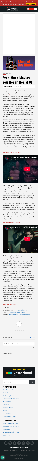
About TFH (24, 450)
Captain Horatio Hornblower (11, 426)
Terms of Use (7, 450)
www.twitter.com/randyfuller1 (16, 312)
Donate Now (30, 4)
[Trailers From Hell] (8, 9)
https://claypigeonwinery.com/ (11, 222)
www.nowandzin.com (21, 310)
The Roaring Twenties (9, 396)
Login (33, 337)
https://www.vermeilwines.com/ (12, 152)
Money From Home (10, 423)
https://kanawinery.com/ (9, 304)
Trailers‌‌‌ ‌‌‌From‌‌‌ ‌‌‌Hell (9, 95)
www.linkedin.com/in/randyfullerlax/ (19, 314)
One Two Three (7, 402)
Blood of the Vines (7, 73)
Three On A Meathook (9, 390)
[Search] (32, 382)
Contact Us (31, 450)
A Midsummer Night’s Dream (11, 399)
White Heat (6, 405)
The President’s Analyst (9, 416)
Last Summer (6, 429)
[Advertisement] (19, 34)
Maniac (5, 411)
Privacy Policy (16, 450)
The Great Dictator (8, 408)
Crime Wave (6, 435)
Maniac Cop (6, 393)
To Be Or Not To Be (8, 413)
